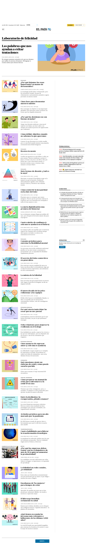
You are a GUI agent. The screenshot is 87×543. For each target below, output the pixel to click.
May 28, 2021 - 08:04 (32, 106)
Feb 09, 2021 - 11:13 (32, 348)
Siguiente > (42, 541)
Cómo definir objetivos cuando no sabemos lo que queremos (34, 135)
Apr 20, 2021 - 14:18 (32, 176)
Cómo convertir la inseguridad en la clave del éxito (34, 191)
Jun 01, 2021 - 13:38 (38, 89)
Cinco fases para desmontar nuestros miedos (33, 103)
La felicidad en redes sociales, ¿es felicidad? (33, 469)
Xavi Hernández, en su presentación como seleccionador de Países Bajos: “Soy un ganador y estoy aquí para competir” (71, 157)
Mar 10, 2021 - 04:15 (33, 278)
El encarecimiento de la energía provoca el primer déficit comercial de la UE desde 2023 (71, 151)
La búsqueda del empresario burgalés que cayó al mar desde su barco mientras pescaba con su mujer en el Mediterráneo (72, 200)
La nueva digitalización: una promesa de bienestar (32, 208)
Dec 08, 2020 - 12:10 (33, 457)
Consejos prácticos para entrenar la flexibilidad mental (34, 242)
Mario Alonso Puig (25, 154)
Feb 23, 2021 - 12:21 (32, 314)
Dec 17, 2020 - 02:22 (32, 436)
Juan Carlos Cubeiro (26, 503)
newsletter (63, 240)
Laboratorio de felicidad (19, 38)
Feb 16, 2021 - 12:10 (32, 330)
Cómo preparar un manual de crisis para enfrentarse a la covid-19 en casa (34, 382)
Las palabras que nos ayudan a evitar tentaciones (16, 49)
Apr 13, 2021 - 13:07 (32, 195)
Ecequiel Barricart (25, 212)
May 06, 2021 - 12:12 (32, 139)
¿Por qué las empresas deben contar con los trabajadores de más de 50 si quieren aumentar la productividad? (34, 451)
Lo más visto (63, 188)
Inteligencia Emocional (26, 341)
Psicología (23, 80)
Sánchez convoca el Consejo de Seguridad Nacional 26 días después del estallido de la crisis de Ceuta (71, 221)
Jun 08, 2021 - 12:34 (13, 57)
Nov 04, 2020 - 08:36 (32, 523)
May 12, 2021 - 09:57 (32, 122)
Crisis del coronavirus (26, 377)
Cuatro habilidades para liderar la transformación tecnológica (35, 432)
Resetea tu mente (28, 151)
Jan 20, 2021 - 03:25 (32, 402)
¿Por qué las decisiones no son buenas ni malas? (34, 118)
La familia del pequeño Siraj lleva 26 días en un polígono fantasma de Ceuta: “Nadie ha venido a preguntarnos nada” (71, 194)
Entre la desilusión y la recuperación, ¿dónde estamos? (34, 398)
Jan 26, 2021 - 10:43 (32, 386)
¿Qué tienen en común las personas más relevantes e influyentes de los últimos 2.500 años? (34, 517)
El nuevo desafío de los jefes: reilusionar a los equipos (33, 292)
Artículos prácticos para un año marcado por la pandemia (35, 415)
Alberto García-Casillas (27, 89)
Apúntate (62, 247)
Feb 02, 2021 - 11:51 (32, 369)
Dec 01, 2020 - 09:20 (26, 472)
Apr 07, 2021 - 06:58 (36, 212)
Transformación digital (27, 429)
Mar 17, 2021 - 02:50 (32, 263)
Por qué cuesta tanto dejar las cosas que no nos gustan (34, 310)
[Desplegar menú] (3, 29)
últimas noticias (64, 146)
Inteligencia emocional (26, 307)
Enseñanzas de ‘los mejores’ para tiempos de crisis (33, 484)
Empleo (22, 446)
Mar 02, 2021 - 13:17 (32, 295)
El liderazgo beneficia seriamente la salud (30, 500)
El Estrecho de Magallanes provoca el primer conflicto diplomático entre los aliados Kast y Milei (71, 164)
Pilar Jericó (5, 57)
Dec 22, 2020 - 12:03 (32, 419)
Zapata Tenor (24, 278)
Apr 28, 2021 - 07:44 (35, 154)
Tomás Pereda (24, 457)
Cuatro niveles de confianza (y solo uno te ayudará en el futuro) (35, 223)
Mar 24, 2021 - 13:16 (32, 246)
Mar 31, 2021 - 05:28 (32, 227)
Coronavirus (24, 360)
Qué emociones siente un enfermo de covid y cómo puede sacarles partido (34, 364)
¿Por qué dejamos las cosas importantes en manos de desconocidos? (32, 84)
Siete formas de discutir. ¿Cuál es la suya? (35, 172)
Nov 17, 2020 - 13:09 (26, 488)
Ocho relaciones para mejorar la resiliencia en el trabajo (35, 326)
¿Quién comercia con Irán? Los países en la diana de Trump (70, 170)
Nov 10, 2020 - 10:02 (36, 503)
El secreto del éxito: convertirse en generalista (34, 259)
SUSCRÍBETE (70, 25)
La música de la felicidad (31, 275)
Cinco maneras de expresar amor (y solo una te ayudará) (33, 345)
